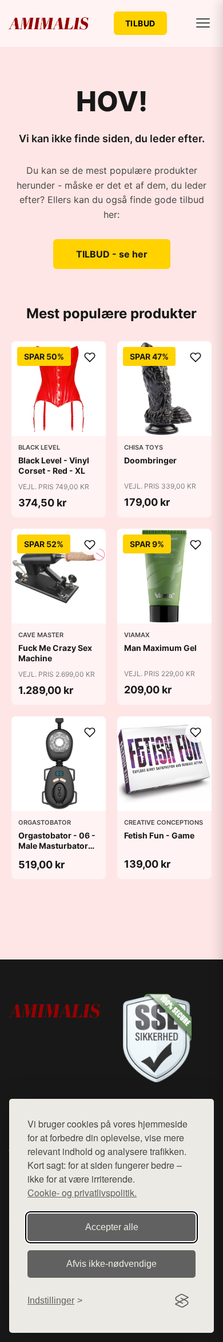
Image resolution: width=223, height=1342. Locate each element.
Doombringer (150, 460)
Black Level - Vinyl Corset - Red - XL (53, 465)
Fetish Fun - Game (159, 835)
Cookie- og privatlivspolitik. (82, 1192)
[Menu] (203, 22)
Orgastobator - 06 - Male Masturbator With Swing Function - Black (56, 851)
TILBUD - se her (112, 254)
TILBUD (140, 23)
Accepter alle (111, 1227)
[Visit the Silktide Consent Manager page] (182, 1300)
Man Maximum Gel (160, 648)
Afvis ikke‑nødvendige (111, 1264)
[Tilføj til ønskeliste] (89, 357)
